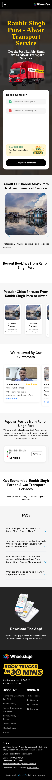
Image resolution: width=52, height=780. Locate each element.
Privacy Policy (9, 703)
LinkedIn (34, 700)
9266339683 (33, 767)
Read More (11, 398)
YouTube (34, 704)
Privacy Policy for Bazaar (11, 717)
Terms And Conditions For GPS (13, 697)
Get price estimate (26, 162)
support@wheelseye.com (20, 754)
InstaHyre (34, 709)
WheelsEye (23, 775)
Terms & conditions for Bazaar (12, 710)
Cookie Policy (9, 728)
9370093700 (17, 758)
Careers (7, 732)
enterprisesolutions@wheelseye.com (19, 763)
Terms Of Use (9, 723)
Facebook (35, 696)
